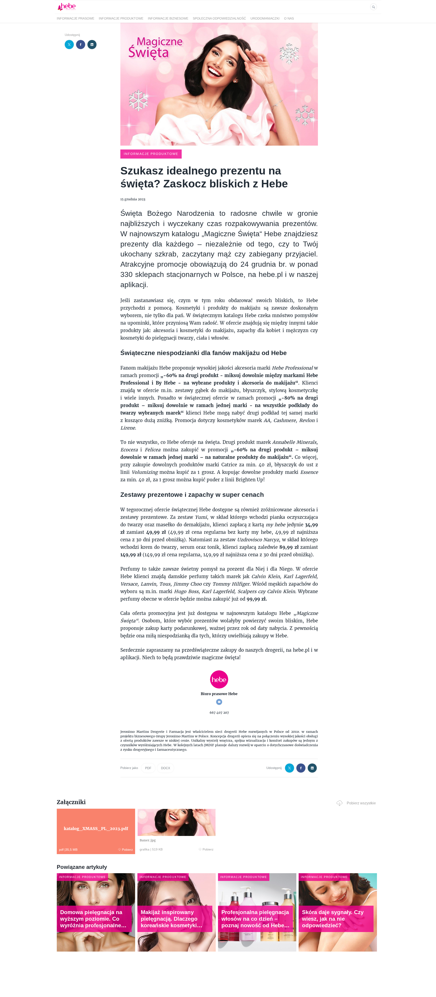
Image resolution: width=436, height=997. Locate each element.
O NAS (289, 18)
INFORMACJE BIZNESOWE (168, 18)
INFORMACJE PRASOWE (75, 18)
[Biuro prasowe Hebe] (66, 11)
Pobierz (127, 849)
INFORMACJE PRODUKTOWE (121, 18)
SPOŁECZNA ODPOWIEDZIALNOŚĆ (219, 18)
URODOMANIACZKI (265, 18)
